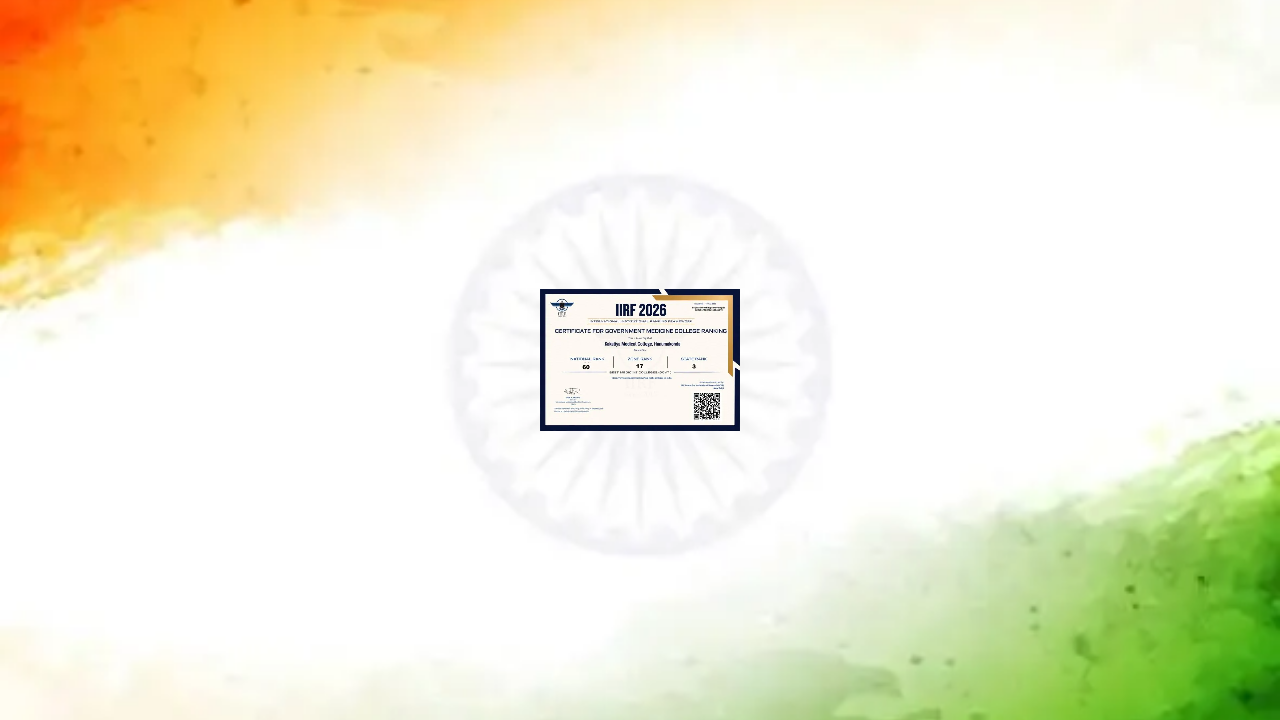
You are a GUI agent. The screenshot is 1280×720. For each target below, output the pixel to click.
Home (475, 15)
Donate (804, 15)
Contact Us (757, 15)
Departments (616, 15)
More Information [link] (608, 609)
